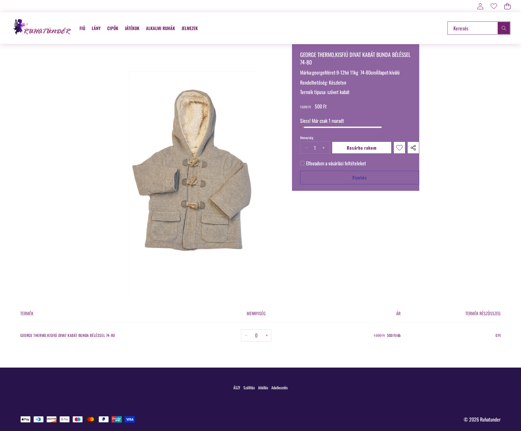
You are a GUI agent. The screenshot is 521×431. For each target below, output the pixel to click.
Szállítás (249, 387)
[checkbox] (333, 163)
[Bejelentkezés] (480, 6)
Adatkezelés (279, 387)
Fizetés (359, 177)
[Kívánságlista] (494, 6)
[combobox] (479, 28)
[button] (507, 6)
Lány (96, 28)
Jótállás (263, 387)
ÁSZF (236, 387)
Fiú (82, 28)
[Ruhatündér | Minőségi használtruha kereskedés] (43, 28)
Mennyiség (306, 138)
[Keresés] (504, 28)
